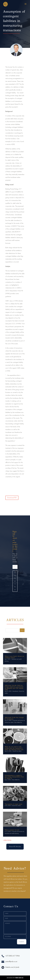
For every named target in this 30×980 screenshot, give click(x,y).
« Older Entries (7, 840)
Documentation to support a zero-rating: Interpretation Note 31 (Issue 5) (14, 777)
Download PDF (12, 498)
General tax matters (9, 722)
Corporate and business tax (19, 720)
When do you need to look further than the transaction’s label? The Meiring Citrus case (14, 748)
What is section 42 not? (12, 830)
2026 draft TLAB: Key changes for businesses (14, 718)
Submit (21, 942)
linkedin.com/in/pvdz (12, 967)
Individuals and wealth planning (12, 833)
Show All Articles (15, 846)
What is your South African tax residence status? (14, 656)
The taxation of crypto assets (13, 804)
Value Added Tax (18, 722)
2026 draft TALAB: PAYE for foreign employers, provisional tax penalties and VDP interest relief (14, 687)
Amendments (15, 691)
